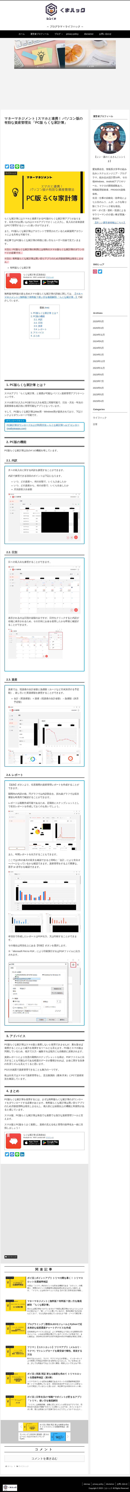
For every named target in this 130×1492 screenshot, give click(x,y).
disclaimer (110, 1484)
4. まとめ (35, 336)
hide (47, 308)
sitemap (87, 1484)
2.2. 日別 (38, 323)
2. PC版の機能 (38, 316)
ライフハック (12, 1257)
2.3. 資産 (38, 326)
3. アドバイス (37, 332)
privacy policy (98, 1484)
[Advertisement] (65, 89)
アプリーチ (50, 277)
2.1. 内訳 (38, 319)
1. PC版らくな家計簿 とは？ (44, 313)
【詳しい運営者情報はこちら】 (110, 222)
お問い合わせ (122, 1484)
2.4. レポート (40, 329)
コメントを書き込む (44, 1458)
